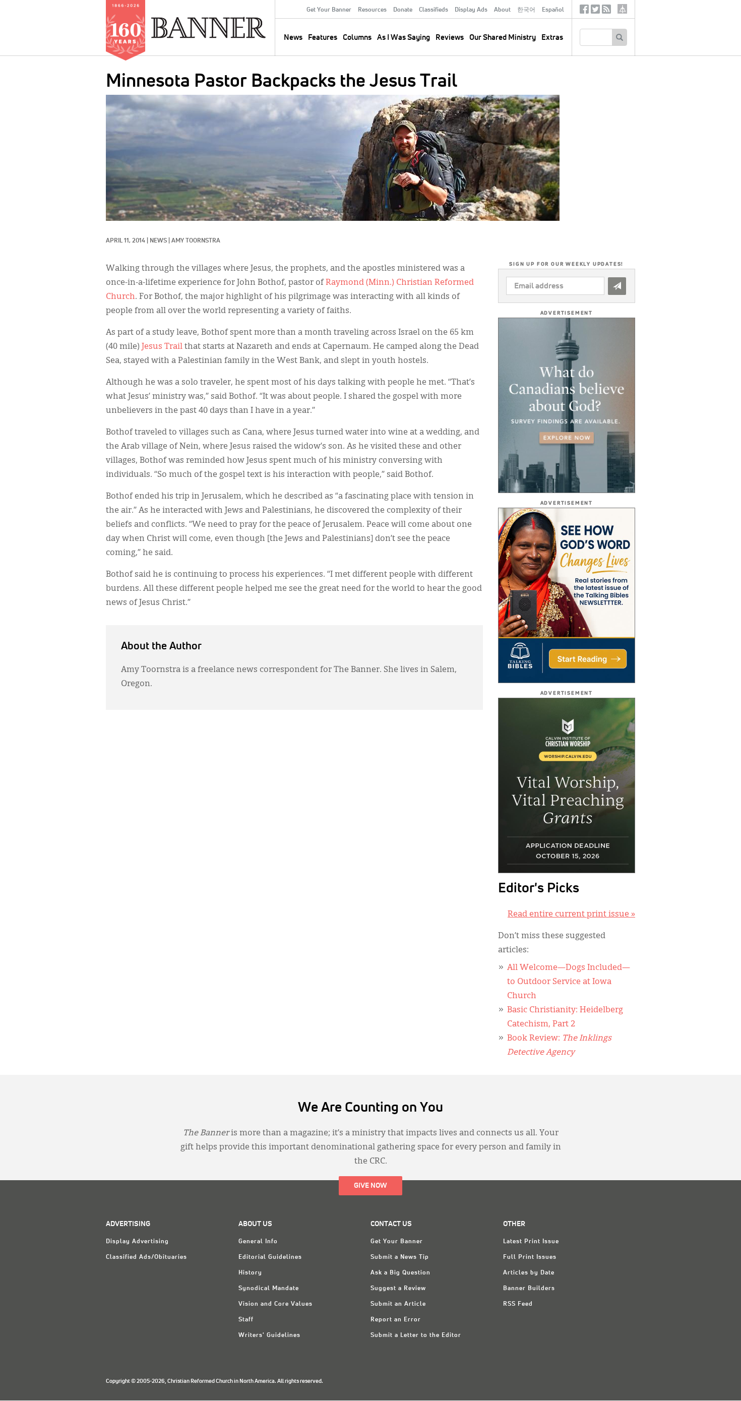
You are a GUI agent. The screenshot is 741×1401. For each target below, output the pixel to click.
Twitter (595, 11)
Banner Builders (529, 1289)
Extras (552, 37)
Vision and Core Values (275, 1304)
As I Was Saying (403, 37)
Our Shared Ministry (502, 37)
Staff (246, 1320)
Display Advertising (137, 1242)
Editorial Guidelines (270, 1257)
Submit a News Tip (400, 1257)
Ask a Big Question (400, 1273)
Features (322, 37)
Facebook (584, 11)
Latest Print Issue (531, 1242)
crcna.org (622, 9)
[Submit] (617, 286)
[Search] (619, 37)
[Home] (231, 27)
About (502, 10)
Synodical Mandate (268, 1289)
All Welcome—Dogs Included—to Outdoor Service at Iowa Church (568, 982)
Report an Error (396, 1320)
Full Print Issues (530, 1257)
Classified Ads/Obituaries (146, 1257)
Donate (402, 10)
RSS (606, 11)
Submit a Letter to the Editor (416, 1335)
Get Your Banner (328, 10)
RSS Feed (518, 1304)
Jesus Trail (162, 347)
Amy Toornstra (195, 241)
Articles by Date (528, 1273)
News (158, 241)
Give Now (370, 1185)
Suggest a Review (398, 1289)
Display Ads (471, 10)
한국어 (526, 10)
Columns (357, 37)
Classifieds (433, 10)
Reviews (450, 37)
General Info (258, 1242)
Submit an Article (398, 1304)
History (250, 1273)
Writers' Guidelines (269, 1335)
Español (553, 10)
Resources (372, 10)
